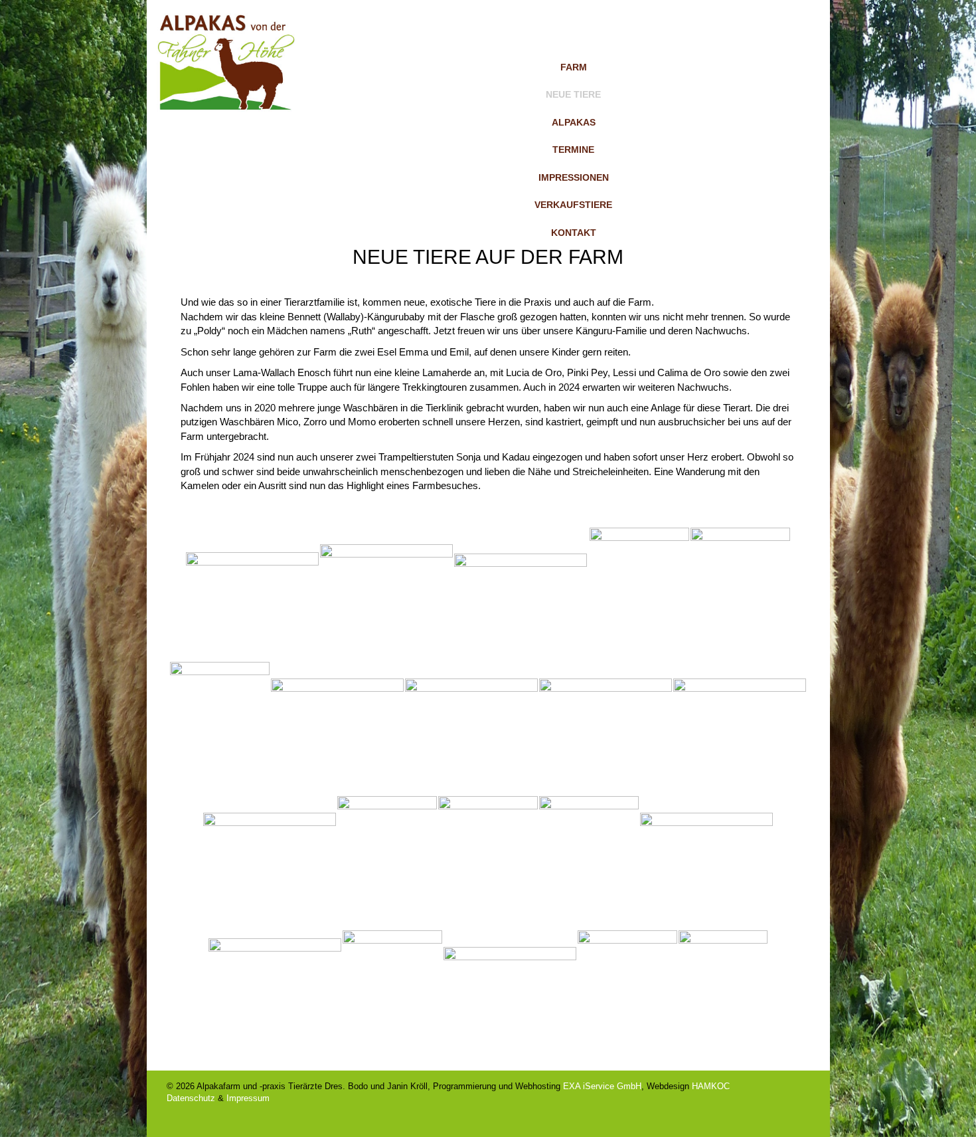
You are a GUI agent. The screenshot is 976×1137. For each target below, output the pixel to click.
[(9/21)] (471, 728)
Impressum (248, 1098)
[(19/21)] (510, 997)
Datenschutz (191, 1098)
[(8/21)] (337, 728)
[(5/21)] (639, 594)
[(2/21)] (386, 594)
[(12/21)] (269, 862)
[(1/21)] (252, 594)
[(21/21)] (723, 996)
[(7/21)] (220, 728)
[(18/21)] (392, 996)
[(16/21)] (706, 862)
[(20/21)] (627, 996)
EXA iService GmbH (602, 1086)
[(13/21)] (387, 862)
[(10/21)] (605, 728)
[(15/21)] (589, 862)
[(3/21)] (520, 594)
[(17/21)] (274, 996)
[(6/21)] (740, 594)
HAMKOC (711, 1086)
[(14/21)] (488, 862)
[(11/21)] (739, 728)
